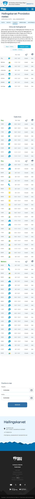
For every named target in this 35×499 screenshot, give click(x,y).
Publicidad (17, 467)
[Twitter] (16, 485)
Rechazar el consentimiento (17, 479)
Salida (3, 394)
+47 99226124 (8, 432)
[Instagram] (20, 485)
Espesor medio (24, 46)
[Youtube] (11, 485)
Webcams (23, 22)
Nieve (9, 22)
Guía (3, 22)
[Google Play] (13, 489)
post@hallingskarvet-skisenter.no (15, 435)
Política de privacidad (17, 472)
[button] (27, 9)
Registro (3, 386)
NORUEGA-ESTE (7, 19)
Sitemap (17, 475)
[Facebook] (25, 485)
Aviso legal (17, 470)
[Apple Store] (23, 489)
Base (9, 46)
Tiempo (15, 22)
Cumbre (17, 49)
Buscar (17, 405)
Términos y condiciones (17, 474)
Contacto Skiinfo (17, 465)
